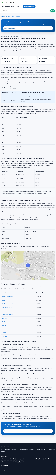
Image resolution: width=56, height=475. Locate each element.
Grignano (4, 336)
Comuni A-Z (18, 6)
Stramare (4, 329)
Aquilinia (4, 325)
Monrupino (4, 318)
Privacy (3, 470)
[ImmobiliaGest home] (28, 2)
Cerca (52, 10)
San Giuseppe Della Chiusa (9, 303)
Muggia (4, 332)
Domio (3, 300)
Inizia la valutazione (9, 28)
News (12, 6)
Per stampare (4, 468)
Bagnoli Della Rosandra (8, 296)
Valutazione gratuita (29, 6)
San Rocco (5, 322)
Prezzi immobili (5, 6)
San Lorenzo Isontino (7, 314)
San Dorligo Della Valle (8, 311)
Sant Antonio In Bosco (7, 307)
